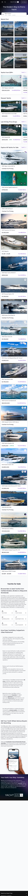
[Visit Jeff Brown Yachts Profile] (20, 103)
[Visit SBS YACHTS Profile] (25, 280)
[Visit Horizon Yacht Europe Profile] (25, 557)
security (20, 783)
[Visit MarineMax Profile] (25, 152)
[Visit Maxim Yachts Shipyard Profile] (25, 258)
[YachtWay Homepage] (14, 2)
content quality (13, 710)
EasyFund (10, 696)
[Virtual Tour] (17, 103)
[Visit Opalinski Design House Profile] (25, 536)
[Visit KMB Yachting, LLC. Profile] (25, 173)
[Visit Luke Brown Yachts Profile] (25, 344)
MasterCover (11, 698)
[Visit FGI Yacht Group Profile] (25, 365)
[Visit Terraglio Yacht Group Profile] (20, 77)
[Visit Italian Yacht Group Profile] (25, 386)
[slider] (14, 84)
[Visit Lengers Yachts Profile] (25, 301)
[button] (14, 893)
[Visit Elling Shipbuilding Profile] (25, 237)
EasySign (14, 695)
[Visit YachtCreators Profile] (25, 322)
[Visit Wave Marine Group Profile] (20, 126)
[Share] (15, 84)
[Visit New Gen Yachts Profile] (25, 216)
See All (23, 72)
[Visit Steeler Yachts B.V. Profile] (25, 472)
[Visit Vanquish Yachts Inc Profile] (25, 408)
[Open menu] (2, 2)
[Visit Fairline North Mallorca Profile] (25, 429)
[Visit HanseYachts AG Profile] (25, 493)
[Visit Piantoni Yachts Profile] (25, 450)
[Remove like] (19, 84)
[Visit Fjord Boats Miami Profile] (25, 194)
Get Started (24, 1)
